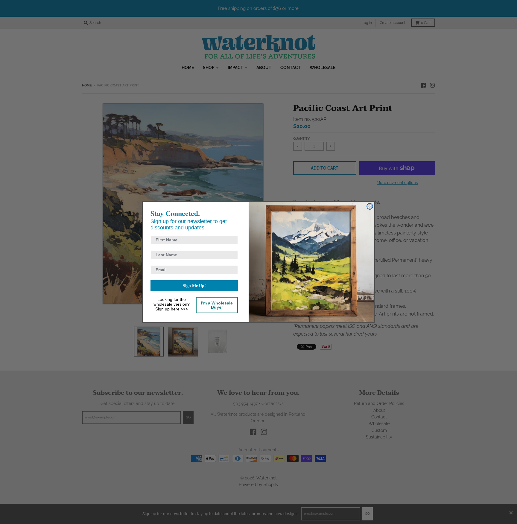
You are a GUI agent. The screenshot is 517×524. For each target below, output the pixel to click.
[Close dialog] (370, 206)
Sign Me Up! (194, 285)
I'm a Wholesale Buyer (217, 305)
